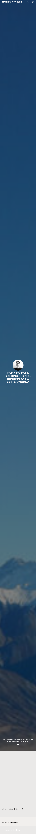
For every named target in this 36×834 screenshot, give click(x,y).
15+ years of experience (22, 793)
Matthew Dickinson (12, 2)
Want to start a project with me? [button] (12, 809)
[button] (30, 2)
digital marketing (10, 791)
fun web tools (27, 778)
